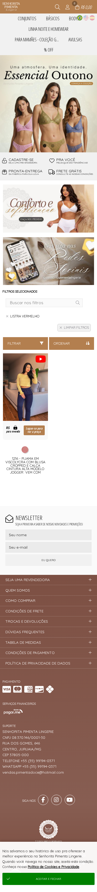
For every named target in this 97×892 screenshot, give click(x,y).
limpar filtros (76, 328)
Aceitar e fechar (48, 879)
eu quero (48, 560)
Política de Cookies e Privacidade (53, 866)
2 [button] (52, 145)
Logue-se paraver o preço (34, 430)
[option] (48, 103)
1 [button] (44, 145)
